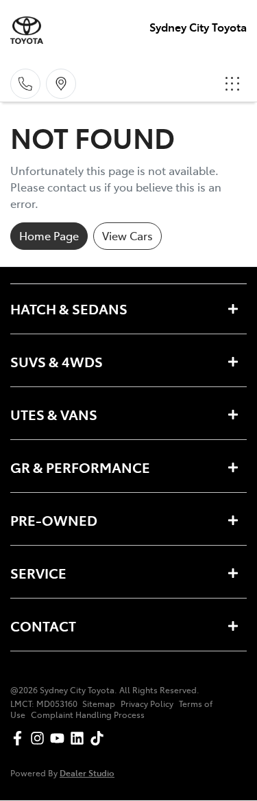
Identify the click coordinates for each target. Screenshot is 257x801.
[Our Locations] (61, 84)
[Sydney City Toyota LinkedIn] (80, 738)
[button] (232, 83)
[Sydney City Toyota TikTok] (100, 738)
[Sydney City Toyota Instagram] (40, 738)
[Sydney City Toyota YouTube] (60, 738)
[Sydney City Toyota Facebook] (20, 738)
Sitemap (98, 703)
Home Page (49, 235)
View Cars (127, 235)
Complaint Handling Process (88, 714)
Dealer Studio (87, 772)
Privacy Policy (147, 703)
